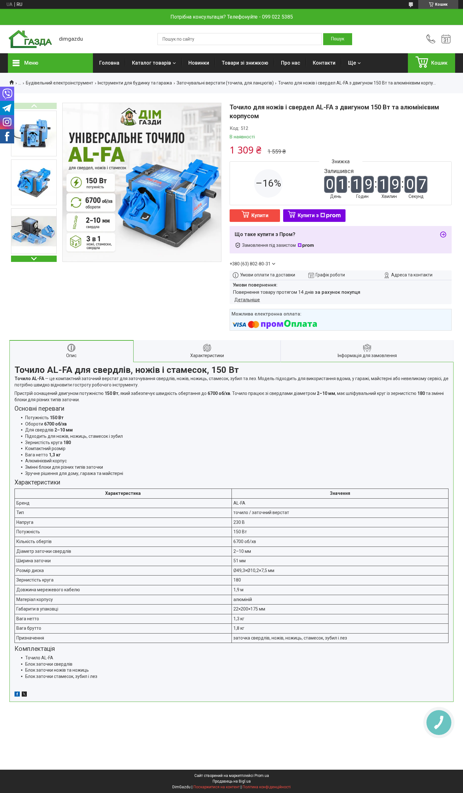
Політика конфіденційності (267, 787)
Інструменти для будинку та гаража (135, 82)
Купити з (308, 215)
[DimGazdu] (30, 39)
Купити (259, 215)
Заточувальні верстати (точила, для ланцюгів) (225, 82)
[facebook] (17, 694)
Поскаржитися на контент (216, 787)
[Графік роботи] (446, 39)
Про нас (290, 63)
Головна (109, 63)
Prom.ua (261, 775)
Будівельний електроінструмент (59, 82)
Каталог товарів (151, 63)
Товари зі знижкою (245, 63)
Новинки (198, 63)
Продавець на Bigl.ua (232, 781)
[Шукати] (337, 39)
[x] (24, 694)
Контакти (324, 63)
